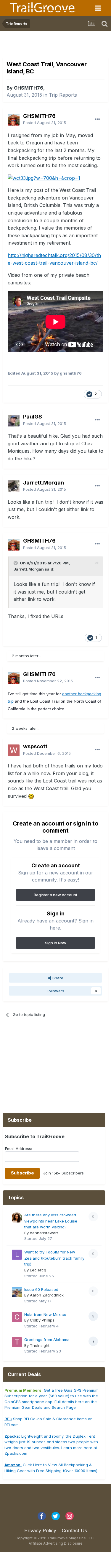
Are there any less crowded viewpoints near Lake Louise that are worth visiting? (50, 1220)
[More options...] (97, 119)
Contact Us (74, 1530)
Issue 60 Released (41, 1289)
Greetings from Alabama (47, 1339)
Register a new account (55, 894)
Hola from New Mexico (45, 1314)
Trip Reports (63, 95)
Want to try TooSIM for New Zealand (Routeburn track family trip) (54, 1258)
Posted (44, 122)
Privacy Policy (40, 1530)
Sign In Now (55, 942)
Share (57, 978)
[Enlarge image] (44, 178)
